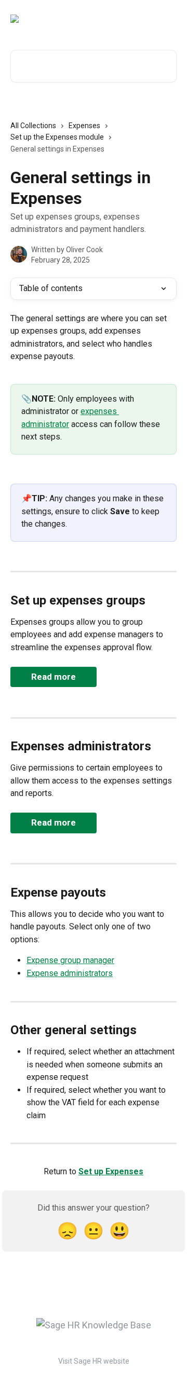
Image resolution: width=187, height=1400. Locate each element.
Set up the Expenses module (57, 137)
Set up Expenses (110, 1171)
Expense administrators (69, 973)
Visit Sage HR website (93, 1361)
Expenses (84, 125)
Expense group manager (70, 960)
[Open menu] (167, 18)
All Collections (33, 125)
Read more (53, 676)
